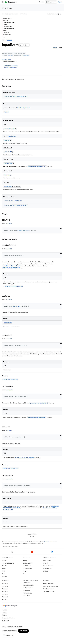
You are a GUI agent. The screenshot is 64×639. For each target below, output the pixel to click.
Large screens (47, 560)
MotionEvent (13, 67)
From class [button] (13, 200)
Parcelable (25, 55)
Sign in (60, 2)
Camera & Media (27, 568)
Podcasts (4, 576)
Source (4, 568)
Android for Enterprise (8, 563)
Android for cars (47, 568)
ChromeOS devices (48, 566)
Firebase (4, 615)
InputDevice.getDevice (10, 379)
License (10, 626)
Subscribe (23, 631)
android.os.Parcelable (20, 96)
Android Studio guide (28, 585)
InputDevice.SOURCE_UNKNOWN (24, 457)
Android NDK (26, 595)
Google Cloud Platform (8, 618)
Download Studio (27, 593)
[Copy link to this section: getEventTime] (14, 387)
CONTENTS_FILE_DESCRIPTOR (11, 268)
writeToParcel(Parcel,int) (11, 266)
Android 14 (5, 591)
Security (4, 566)
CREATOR (6, 112)
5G (23, 574)
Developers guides (27, 588)
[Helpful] (58, 14)
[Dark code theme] (61, 228)
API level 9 (9, 40)
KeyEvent (6, 67)
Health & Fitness (27, 566)
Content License (48, 541)
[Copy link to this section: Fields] (9, 214)
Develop (16, 14)
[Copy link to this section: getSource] (11, 427)
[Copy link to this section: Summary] (12, 86)
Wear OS (45, 563)
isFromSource (8, 186)
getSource (7, 175)
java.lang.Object (6, 59)
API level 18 (9, 479)
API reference (7, 8)
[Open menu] (2, 2)
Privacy (24, 571)
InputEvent (26, 108)
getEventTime (8, 163)
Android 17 (5, 583)
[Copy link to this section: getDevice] (11, 296)
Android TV (46, 571)
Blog (3, 574)
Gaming (25, 560)
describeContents (9, 129)
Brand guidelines (17, 626)
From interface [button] (15, 96)
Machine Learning (27, 563)
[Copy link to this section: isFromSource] (14, 476)
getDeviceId (8, 152)
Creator (19, 108)
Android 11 (5, 599)
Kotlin (55, 48)
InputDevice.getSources (10, 468)
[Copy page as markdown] (25, 45)
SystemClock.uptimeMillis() (37, 166)
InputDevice (12, 136)
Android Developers (7, 14)
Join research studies (48, 591)
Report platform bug (48, 583)
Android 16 (5, 586)
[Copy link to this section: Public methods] (18, 240)
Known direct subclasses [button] (11, 66)
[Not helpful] (61, 14)
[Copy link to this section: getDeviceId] (13, 335)
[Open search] (39, 2)
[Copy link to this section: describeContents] (17, 245)
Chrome (4, 612)
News (3, 571)
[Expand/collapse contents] (12, 19)
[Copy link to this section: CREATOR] (11, 220)
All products (5, 620)
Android (4, 560)
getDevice (7, 140)
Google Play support (48, 589)
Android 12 (5, 596)
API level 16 (9, 390)
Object (10, 55)
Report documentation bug (50, 586)
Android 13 (5, 594)
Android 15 (5, 589)
